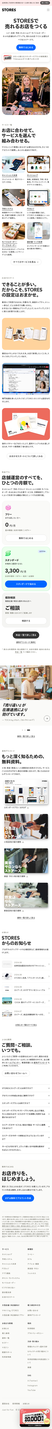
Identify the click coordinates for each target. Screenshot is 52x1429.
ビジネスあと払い (8, 1287)
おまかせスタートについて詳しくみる (26, 456)
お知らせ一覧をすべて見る (26, 1025)
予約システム (7, 1259)
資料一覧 (5, 1338)
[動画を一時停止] (45, 110)
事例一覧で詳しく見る (26, 736)
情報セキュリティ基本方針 (37, 1346)
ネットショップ (7, 1254)
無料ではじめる (26, 47)
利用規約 (31, 1328)
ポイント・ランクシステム (11, 1278)
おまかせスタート (8, 1297)
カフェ (30, 1259)
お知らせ (5, 1328)
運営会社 (5, 1403)
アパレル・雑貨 (33, 1264)
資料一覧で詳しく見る (26, 917)
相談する (26, 620)
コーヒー (31, 1254)
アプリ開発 (6, 1273)
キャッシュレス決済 (9, 1264)
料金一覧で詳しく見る (26, 635)
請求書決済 (6, 1292)
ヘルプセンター (14, 1062)
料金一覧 (18, 652)
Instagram (32, 1385)
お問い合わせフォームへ (16, 1073)
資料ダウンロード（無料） (26, 642)
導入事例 (5, 1333)
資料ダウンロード (40, 1062)
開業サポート (7, 1352)
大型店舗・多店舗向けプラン (13, 1315)
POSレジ (5, 1268)
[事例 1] (22, 730)
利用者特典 (6, 1357)
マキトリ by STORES (10, 1310)
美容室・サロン (33, 1268)
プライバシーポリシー (35, 1333)
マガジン (5, 1347)
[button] (47, 1411)
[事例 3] (28, 730)
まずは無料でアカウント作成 (18, 1198)
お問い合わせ (33, 1310)
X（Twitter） (33, 1381)
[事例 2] (24, 730)
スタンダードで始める (26, 584)
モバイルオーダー (9, 1283)
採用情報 (16, 1403)
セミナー (5, 1342)
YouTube (32, 1390)
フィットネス (32, 1273)
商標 (29, 1367)
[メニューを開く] (48, 10)
